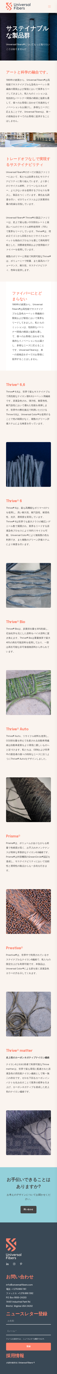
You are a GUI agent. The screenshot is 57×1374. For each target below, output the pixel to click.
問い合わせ (28, 1209)
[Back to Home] (18, 8)
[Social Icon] (8, 1264)
